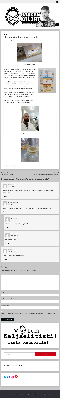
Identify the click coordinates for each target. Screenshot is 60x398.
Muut (5, 34)
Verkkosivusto (5, 305)
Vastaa (5, 196)
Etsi (46, 354)
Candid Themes (46, 394)
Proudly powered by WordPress (18, 394)
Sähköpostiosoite (6, 299)
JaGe (13, 40)
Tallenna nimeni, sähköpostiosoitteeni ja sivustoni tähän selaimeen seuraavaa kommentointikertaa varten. (28, 314)
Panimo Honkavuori (10, 166)
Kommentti (4, 274)
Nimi (2, 292)
